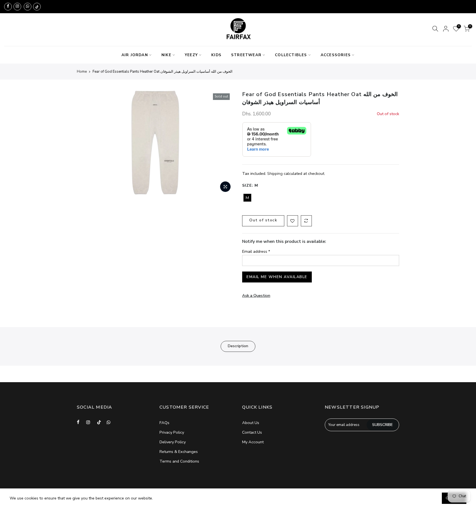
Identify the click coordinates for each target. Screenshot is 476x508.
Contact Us (252, 432)
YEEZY (191, 55)
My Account (253, 442)
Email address (256, 251)
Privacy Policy (171, 432)
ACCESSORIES (336, 55)
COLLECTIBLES (291, 55)
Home (82, 71)
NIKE (166, 55)
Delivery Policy (172, 442)
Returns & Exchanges (178, 451)
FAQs (164, 422)
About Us (250, 422)
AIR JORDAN (134, 55)
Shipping (275, 173)
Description (238, 346)
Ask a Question (256, 295)
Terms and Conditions (179, 461)
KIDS (216, 55)
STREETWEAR (246, 55)
